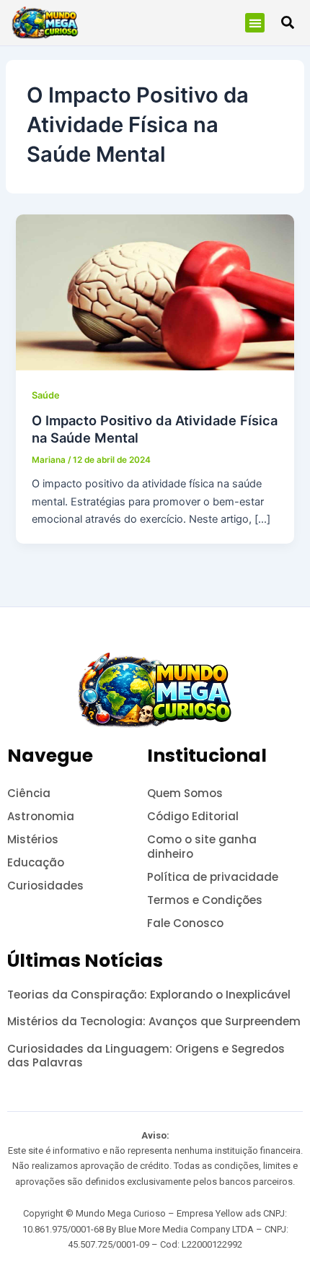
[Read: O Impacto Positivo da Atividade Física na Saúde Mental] (154, 291)
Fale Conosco (185, 923)
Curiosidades (45, 885)
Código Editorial (193, 816)
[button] (255, 22)
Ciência (28, 793)
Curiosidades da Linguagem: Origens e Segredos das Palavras (146, 1056)
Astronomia (40, 816)
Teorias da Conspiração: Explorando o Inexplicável (149, 994)
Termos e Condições (204, 900)
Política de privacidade (212, 876)
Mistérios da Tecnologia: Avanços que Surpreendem (154, 1021)
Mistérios (32, 839)
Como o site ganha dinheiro (202, 846)
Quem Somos (185, 793)
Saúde (46, 395)
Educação (35, 862)
